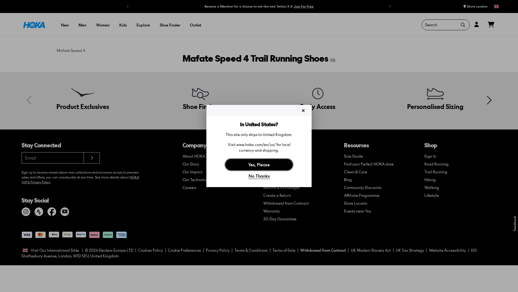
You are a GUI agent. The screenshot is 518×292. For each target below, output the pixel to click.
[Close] (303, 110)
